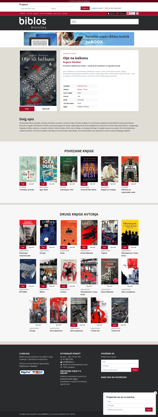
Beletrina (45, 414)
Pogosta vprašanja (46, 13)
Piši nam (64, 13)
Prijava (135, 370)
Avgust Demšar (72, 62)
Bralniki (35, 13)
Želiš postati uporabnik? (113, 8)
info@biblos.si (68, 362)
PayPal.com (23, 366)
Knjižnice (22, 13)
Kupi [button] (27, 108)
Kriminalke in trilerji (69, 53)
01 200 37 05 (68, 359)
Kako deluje (57, 13)
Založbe (29, 13)
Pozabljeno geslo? (97, 8)
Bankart (34, 366)
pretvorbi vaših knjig (68, 379)
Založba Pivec (82, 86)
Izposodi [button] (45, 108)
